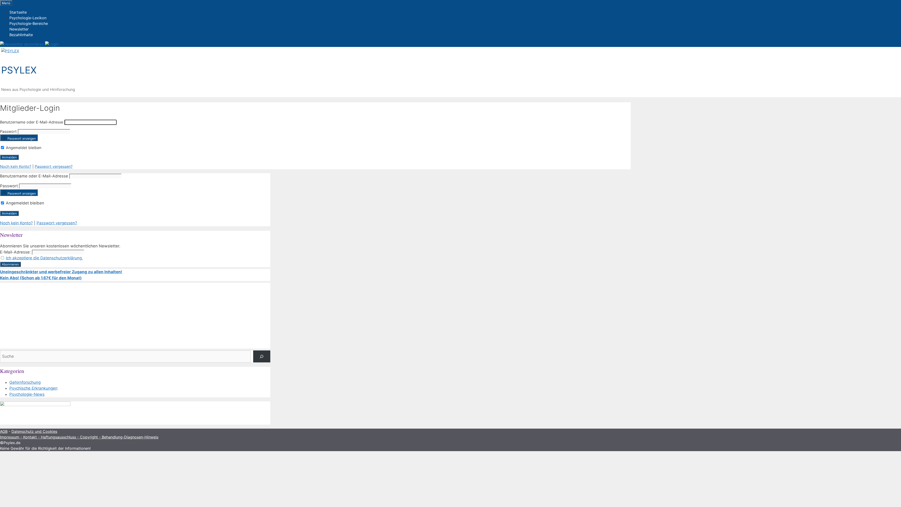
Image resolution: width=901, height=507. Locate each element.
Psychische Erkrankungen (33, 388)
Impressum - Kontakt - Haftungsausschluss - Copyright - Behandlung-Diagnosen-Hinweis (79, 437)
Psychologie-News (27, 394)
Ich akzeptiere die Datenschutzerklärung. (44, 258)
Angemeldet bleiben (23, 147)
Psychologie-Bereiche (28, 23)
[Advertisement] (135, 316)
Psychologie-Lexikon (27, 17)
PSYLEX (19, 70)
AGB (4, 431)
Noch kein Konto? (15, 166)
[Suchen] (261, 356)
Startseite (18, 12)
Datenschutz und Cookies (34, 431)
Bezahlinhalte (21, 34)
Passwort (8, 131)
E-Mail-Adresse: (15, 252)
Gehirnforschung (25, 382)
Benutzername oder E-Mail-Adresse (31, 122)
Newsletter (19, 29)
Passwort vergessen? (54, 166)
